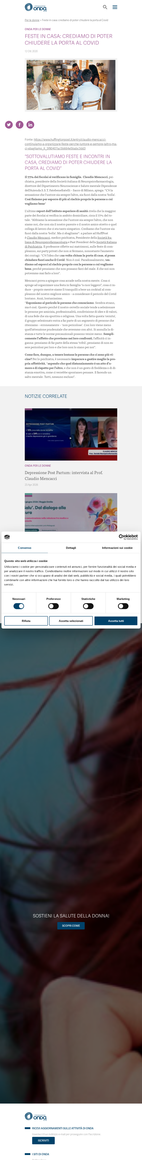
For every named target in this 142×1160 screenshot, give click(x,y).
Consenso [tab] (24, 547)
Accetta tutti (116, 620)
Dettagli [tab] (71, 547)
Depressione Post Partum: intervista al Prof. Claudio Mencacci (64, 475)
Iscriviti (43, 1140)
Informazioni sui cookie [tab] (117, 547)
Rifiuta (26, 620)
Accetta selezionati (71, 620)
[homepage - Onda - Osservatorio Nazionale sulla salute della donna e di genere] (39, 9)
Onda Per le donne (38, 29)
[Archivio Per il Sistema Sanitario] (28, 494)
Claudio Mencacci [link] (38, 237)
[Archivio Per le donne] (28, 409)
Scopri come (71, 925)
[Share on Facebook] (19, 124)
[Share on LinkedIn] (30, 124)
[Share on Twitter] (9, 124)
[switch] (53, 606)
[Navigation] (115, 7)
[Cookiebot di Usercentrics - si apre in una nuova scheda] (121, 537)
